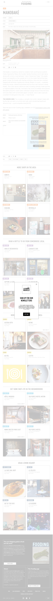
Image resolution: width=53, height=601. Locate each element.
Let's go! (26, 314)
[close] (36, 284)
